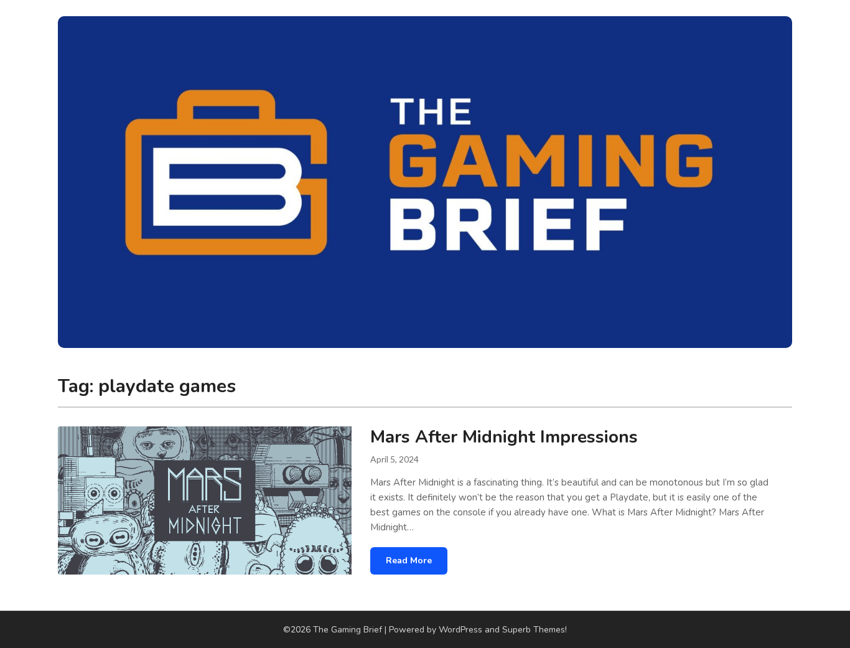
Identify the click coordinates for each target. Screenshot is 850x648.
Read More (409, 560)
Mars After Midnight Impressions (504, 437)
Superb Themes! (534, 630)
